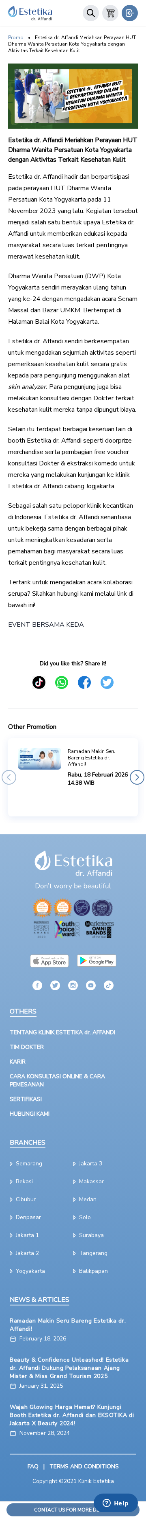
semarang (29, 1163)
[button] (9, 777)
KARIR (18, 1062)
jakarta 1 (27, 1235)
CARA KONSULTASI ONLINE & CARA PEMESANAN (57, 1080)
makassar (91, 1181)
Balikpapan (93, 1271)
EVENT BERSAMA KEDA (46, 624)
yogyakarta (30, 1271)
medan (88, 1199)
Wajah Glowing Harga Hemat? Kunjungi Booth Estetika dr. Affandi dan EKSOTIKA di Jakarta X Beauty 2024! (72, 1415)
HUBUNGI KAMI (29, 1114)
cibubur (26, 1199)
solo (85, 1217)
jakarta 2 (27, 1253)
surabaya (91, 1235)
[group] (73, 777)
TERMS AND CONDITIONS (84, 1466)
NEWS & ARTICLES (39, 1299)
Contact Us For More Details (73, 1510)
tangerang (93, 1253)
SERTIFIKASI (26, 1099)
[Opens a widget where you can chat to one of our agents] (115, 1504)
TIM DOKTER (27, 1047)
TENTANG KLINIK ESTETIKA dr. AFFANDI (62, 1032)
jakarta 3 (90, 1163)
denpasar (28, 1217)
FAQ (33, 1466)
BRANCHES (27, 1142)
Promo (16, 37)
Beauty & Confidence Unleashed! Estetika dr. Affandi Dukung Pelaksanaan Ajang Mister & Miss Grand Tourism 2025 (69, 1368)
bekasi (24, 1181)
